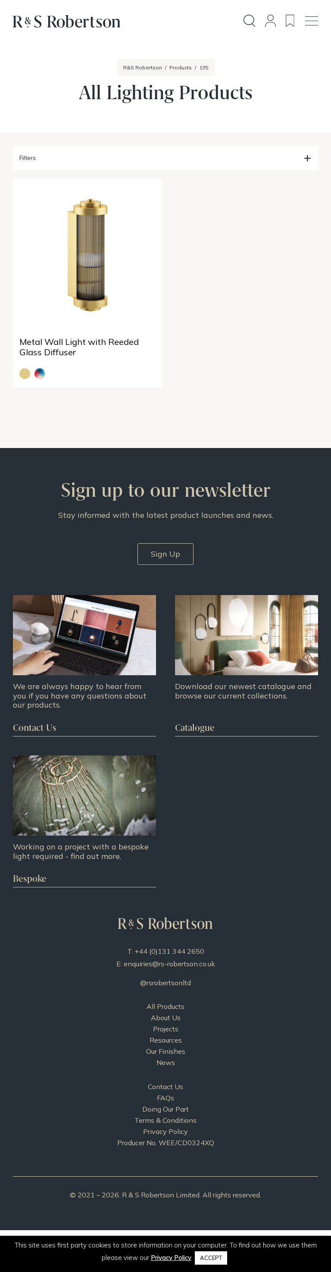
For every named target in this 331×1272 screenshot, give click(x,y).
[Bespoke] (84, 821)
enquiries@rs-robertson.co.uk (169, 963)
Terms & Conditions (165, 1120)
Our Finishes (165, 1051)
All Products (165, 1006)
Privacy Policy (165, 1131)
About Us (166, 1017)
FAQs (165, 1097)
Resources (166, 1040)
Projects (165, 1028)
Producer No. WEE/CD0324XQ (165, 1142)
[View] (246, 665)
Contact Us (165, 1086)
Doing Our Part (165, 1109)
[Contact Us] (84, 665)
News (165, 1062)
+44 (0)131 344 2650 (169, 951)
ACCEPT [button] (211, 1257)
